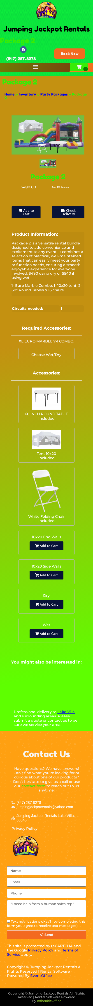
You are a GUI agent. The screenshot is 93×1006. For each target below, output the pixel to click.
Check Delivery (69, 212)
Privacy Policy (24, 828)
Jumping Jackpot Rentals (46, 29)
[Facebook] (23, 49)
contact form (33, 786)
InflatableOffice (49, 1001)
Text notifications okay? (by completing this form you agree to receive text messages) (46, 923)
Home (9, 94)
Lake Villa (66, 712)
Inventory (27, 94)
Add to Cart (28, 212)
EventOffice (41, 976)
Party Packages (54, 94)
